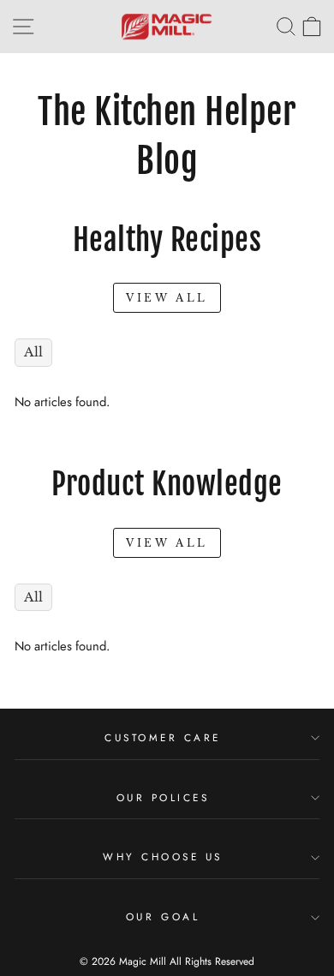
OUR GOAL (163, 916)
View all (167, 297)
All (33, 352)
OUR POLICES (163, 797)
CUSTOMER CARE (162, 737)
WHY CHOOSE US (163, 856)
